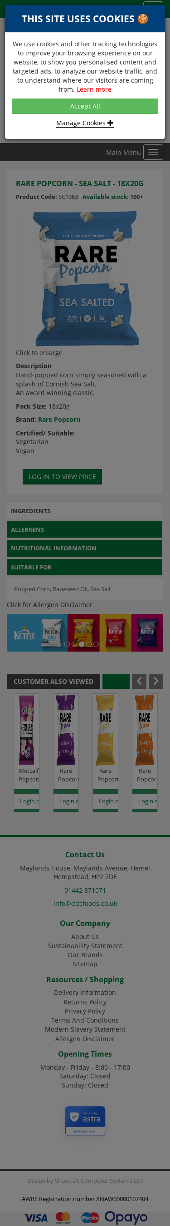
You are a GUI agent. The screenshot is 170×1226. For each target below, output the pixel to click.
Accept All (85, 106)
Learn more (94, 89)
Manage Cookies (81, 123)
